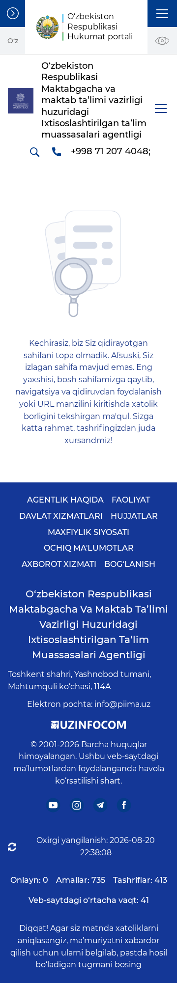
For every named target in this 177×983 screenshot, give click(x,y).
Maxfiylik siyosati (88, 532)
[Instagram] (77, 805)
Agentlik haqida (65, 500)
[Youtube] (53, 805)
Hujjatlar (134, 516)
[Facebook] (124, 805)
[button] (162, 13)
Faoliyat (131, 500)
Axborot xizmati (59, 564)
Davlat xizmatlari (61, 516)
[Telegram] (100, 805)
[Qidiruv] (34, 152)
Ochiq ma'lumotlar (89, 548)
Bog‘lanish (129, 564)
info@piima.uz (122, 704)
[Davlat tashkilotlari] (12, 13)
